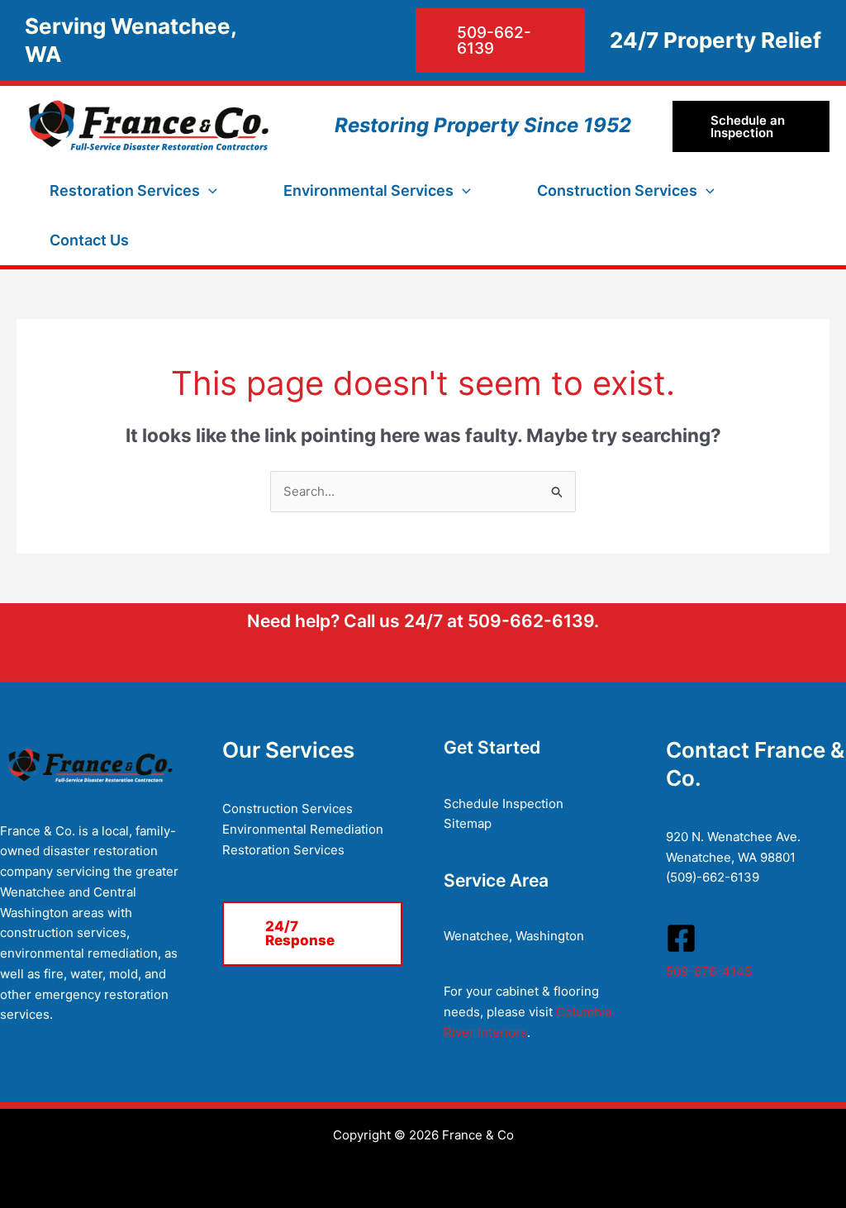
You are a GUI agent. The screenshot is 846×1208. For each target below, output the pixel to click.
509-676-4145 (709, 971)
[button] (430, 40)
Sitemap (468, 823)
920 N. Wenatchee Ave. (733, 836)
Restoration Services (283, 850)
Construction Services (287, 808)
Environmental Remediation (302, 829)
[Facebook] (681, 938)
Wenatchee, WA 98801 (731, 857)
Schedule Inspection (503, 803)
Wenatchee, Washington (514, 936)
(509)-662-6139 (712, 877)
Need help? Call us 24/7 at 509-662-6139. (423, 621)
